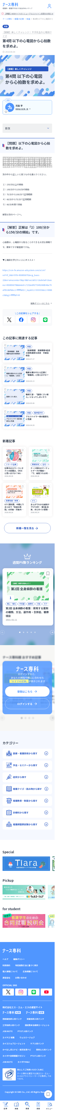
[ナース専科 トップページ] (12, 950)
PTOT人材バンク (25, 1031)
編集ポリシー (19, 959)
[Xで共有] (9, 319)
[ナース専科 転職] (12, 1012)
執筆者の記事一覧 (22, 109)
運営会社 (6, 978)
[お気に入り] (6, 112)
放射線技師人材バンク (12, 1019)
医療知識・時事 (12, 500)
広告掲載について (30, 971)
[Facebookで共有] (21, 319)
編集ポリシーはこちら (40, 303)
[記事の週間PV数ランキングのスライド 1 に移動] (19, 632)
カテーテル (48, 603)
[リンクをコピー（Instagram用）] (33, 319)
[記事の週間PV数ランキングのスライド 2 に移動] (23, 632)
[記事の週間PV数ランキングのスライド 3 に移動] (27, 632)
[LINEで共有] (45, 319)
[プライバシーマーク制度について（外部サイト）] (9, 1074)
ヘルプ (5, 959)
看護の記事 (19, 18)
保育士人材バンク (43, 1049)
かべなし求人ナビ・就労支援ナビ (17, 1049)
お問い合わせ (21, 978)
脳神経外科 (38, 412)
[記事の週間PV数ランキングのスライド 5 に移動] (35, 632)
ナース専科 (7, 18)
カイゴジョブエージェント (14, 1043)
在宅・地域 (46, 464)
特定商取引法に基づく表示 (26, 965)
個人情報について (10, 971)
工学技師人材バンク (11, 1025)
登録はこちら (24, 691)
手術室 (22, 603)
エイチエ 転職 (8, 1037)
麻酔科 (30, 603)
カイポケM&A (24, 1062)
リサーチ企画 (11, 464)
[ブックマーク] (5, 345)
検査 (28, 18)
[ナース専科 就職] (35, 1012)
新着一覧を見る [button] (25, 528)
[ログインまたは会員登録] (49, 6)
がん (33, 500)
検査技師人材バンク (35, 1019)
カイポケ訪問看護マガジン (14, 1056)
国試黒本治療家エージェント (37, 1025)
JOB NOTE (8, 1031)
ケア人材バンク (37, 1043)
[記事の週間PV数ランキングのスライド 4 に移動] (31, 632)
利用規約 (6, 965)
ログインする (24, 704)
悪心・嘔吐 (11, 603)
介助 (38, 603)
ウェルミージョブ (27, 1037)
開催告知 (35, 464)
